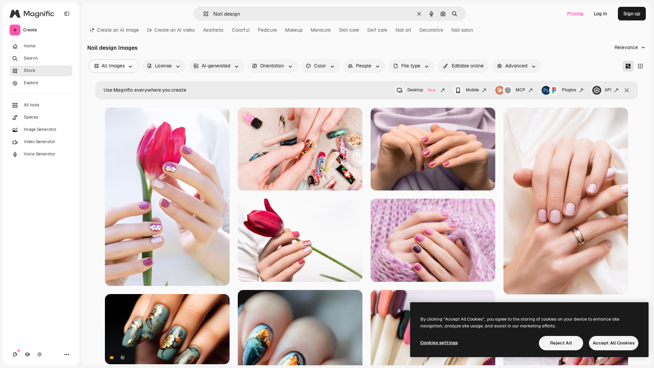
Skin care (349, 30)
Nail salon (462, 30)
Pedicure (267, 30)
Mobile (472, 90)
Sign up (631, 14)
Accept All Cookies (614, 343)
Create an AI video (174, 30)
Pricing (575, 14)
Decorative (431, 30)
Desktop (421, 90)
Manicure (321, 30)
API (608, 90)
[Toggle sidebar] (66, 13)
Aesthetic (213, 30)
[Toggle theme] (39, 354)
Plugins (569, 90)
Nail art (403, 30)
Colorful (241, 30)
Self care (377, 30)
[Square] (640, 66)
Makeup (293, 30)
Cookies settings (439, 343)
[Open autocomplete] (203, 13)
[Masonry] (628, 66)
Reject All (561, 343)
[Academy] (27, 354)
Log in (600, 14)
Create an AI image (118, 30)
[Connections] (15, 354)
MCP (520, 90)
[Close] (626, 90)
